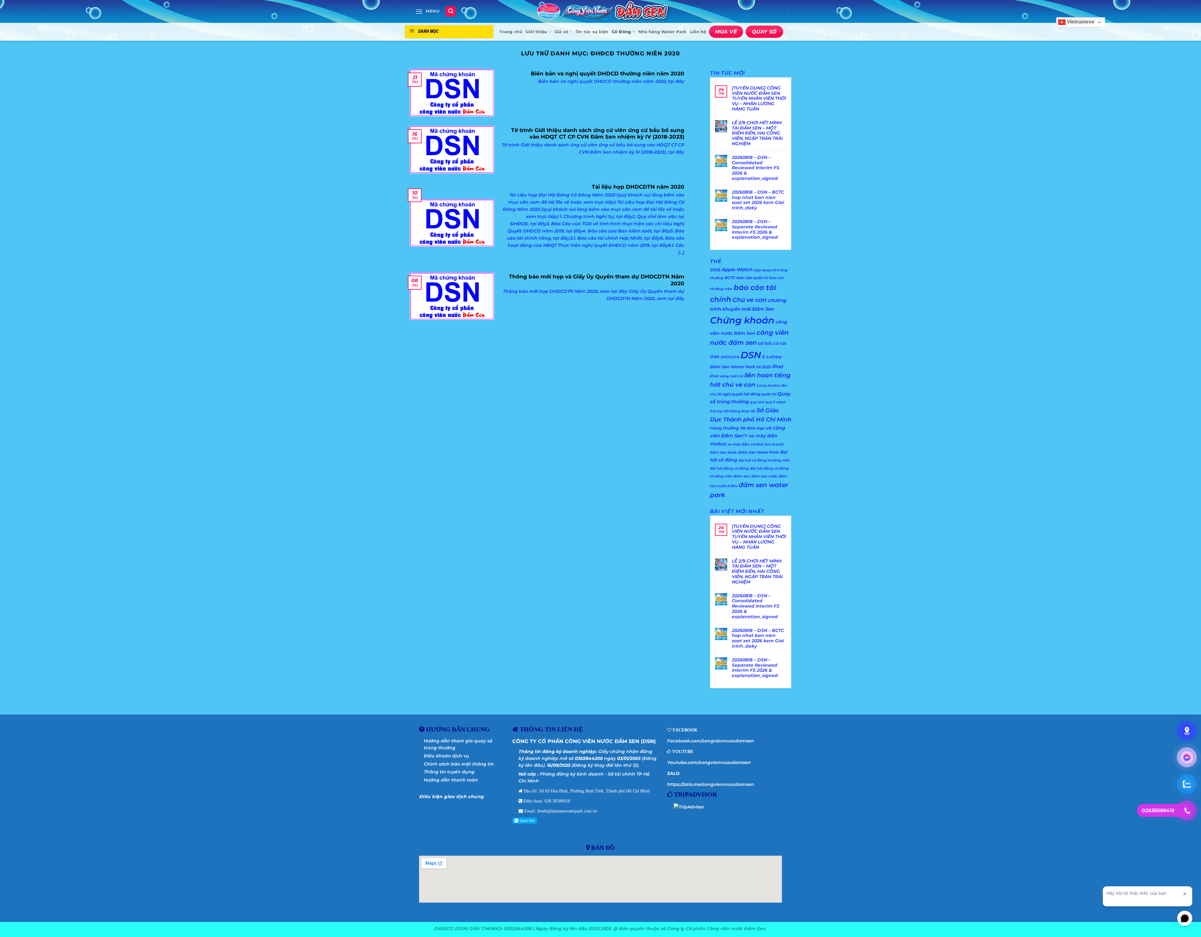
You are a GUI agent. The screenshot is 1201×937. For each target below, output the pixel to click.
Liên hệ (698, 31)
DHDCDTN (730, 357)
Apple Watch (737, 269)
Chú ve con (749, 299)
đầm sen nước (764, 476)
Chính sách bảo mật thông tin (459, 764)
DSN (751, 354)
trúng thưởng (724, 427)
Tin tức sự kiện (592, 31)
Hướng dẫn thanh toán (451, 780)
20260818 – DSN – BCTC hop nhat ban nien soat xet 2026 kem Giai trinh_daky (758, 200)
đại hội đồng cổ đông (729, 468)
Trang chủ (510, 31)
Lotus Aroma (768, 386)
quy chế (757, 402)
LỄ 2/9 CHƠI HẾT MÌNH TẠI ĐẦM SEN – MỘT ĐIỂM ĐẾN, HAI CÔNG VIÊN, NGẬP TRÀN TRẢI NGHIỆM (757, 133)
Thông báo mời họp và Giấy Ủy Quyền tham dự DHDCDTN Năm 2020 (596, 280)
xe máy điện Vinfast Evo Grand (755, 444)
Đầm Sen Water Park (758, 452)
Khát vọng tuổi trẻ (726, 376)
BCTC (730, 277)
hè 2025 (763, 366)
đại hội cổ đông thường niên (764, 460)
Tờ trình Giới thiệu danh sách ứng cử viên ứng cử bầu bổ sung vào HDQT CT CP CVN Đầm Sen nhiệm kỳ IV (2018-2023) (597, 133)
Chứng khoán (742, 320)
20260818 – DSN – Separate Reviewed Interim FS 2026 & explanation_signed (755, 229)
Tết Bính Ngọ (752, 428)
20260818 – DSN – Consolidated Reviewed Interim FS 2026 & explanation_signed (755, 168)
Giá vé (561, 31)
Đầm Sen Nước (723, 453)
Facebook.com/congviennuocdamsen (710, 741)
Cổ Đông (621, 31)
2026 (715, 269)
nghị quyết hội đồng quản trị (749, 394)
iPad (777, 366)
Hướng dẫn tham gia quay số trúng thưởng (458, 744)
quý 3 (770, 402)
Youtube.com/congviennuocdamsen (709, 762)
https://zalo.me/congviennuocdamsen (710, 784)
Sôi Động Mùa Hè (739, 411)
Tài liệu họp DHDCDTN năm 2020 (638, 187)
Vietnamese (1080, 22)
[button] (427, 11)
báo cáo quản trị (752, 277)
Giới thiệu (536, 31)
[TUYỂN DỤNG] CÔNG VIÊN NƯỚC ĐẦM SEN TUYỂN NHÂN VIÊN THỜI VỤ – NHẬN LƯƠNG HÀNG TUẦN (759, 98)
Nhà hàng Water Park (662, 31)
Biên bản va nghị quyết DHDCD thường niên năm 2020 (607, 73)
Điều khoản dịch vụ (446, 756)
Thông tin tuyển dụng (449, 772)
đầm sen (742, 476)
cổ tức (765, 343)
